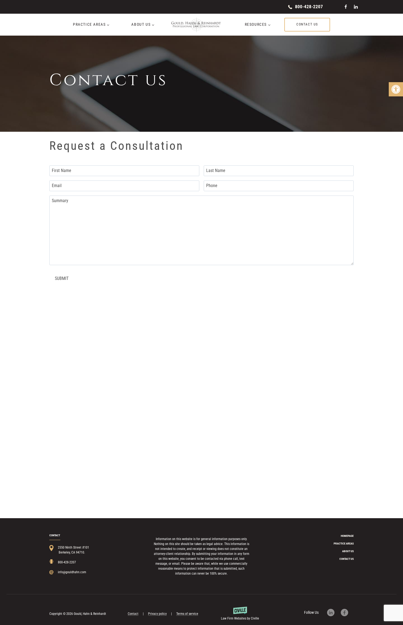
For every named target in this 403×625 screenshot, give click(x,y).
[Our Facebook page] (347, 612)
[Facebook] (345, 6)
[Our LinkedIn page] (333, 612)
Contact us (307, 24)
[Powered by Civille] (240, 614)
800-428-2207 (309, 6)
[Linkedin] (355, 6)
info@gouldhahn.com (72, 572)
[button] (396, 89)
